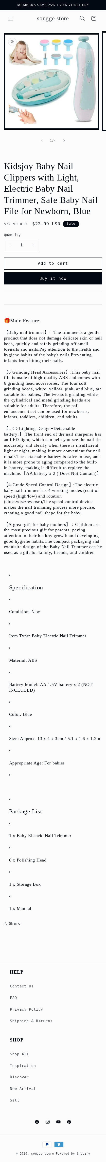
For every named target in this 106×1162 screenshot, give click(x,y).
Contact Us (22, 986)
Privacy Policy (26, 1009)
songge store (42, 1153)
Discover (19, 1077)
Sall (14, 1100)
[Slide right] (64, 140)
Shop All (19, 1054)
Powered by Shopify (73, 1153)
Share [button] (15, 923)
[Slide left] (41, 140)
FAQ (13, 998)
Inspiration (23, 1065)
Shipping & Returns (31, 1021)
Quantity (12, 235)
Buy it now (53, 278)
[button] (10, 18)
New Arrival (23, 1088)
